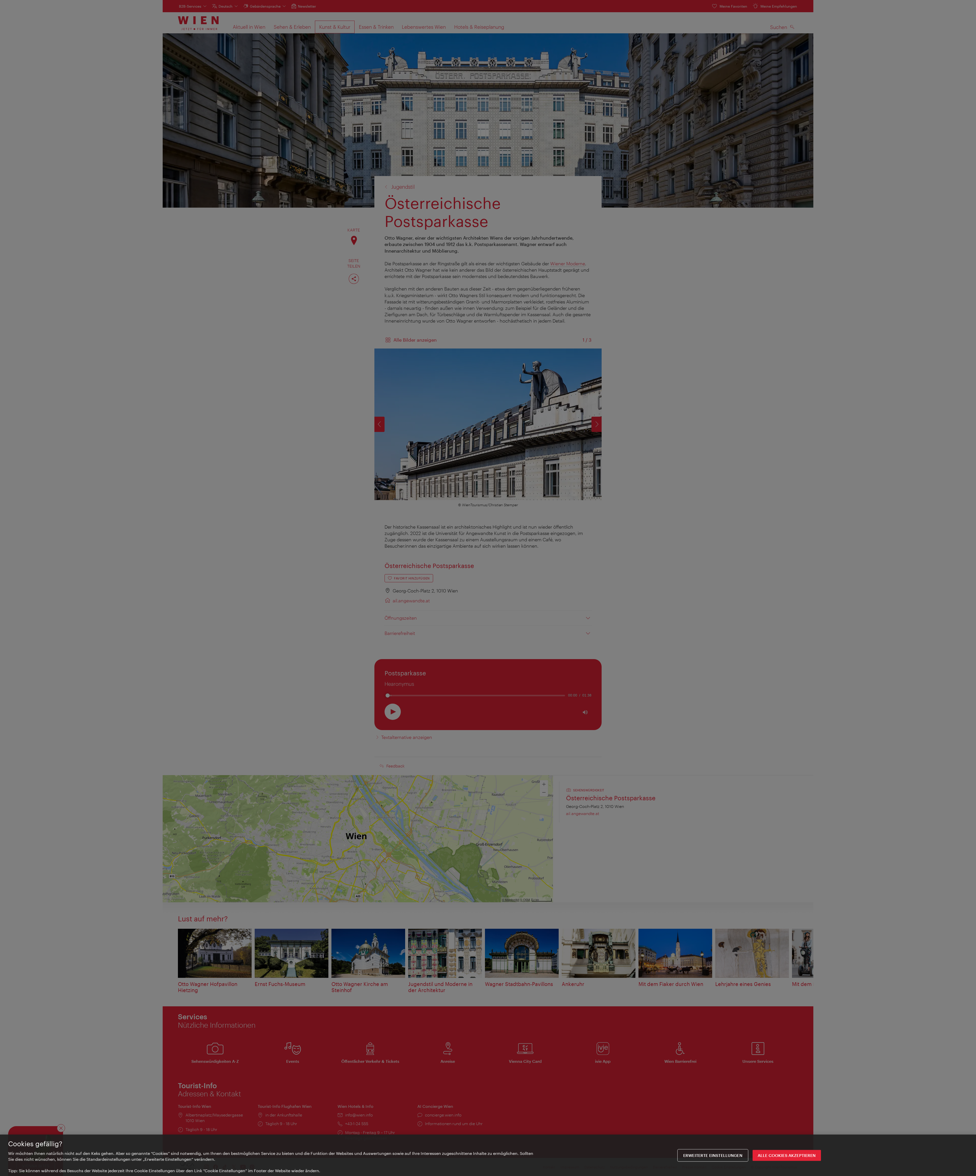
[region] (488, 1155)
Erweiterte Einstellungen (712, 1155)
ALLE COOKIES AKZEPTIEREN (787, 1155)
